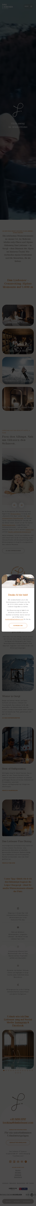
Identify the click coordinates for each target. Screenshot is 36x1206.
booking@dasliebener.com (14, 619)
